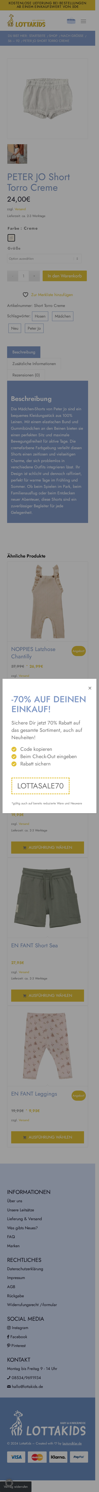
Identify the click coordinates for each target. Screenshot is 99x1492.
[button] (9, 1483)
